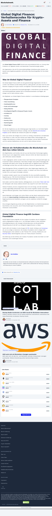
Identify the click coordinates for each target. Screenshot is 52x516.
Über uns (3, 454)
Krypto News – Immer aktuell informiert (10, 308)
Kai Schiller (14, 254)
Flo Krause (8, 318)
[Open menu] (49, 2)
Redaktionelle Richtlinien (7, 469)
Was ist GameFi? (5, 446)
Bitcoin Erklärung (5, 431)
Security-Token (7, 233)
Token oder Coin (44, 182)
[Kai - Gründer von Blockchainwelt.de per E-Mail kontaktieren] (3, 259)
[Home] (1, 10)
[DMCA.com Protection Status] (26, 502)
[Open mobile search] (47, 3)
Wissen (5, 10)
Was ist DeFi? (4, 434)
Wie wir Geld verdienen (6, 460)
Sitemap (3, 488)
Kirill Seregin (9, 360)
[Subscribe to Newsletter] (44, 3)
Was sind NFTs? (5, 440)
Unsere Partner (4, 463)
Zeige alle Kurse (26, 414)
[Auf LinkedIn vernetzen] (6, 259)
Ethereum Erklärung (6, 437)
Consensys (45, 228)
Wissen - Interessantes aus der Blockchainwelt (11, 27)
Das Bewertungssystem (6, 466)
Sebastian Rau (17, 272)
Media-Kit (3, 472)
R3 (28, 228)
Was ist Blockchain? (6, 428)
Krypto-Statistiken (5, 443)
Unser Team (4, 457)
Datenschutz (4, 483)
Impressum (4, 480)
